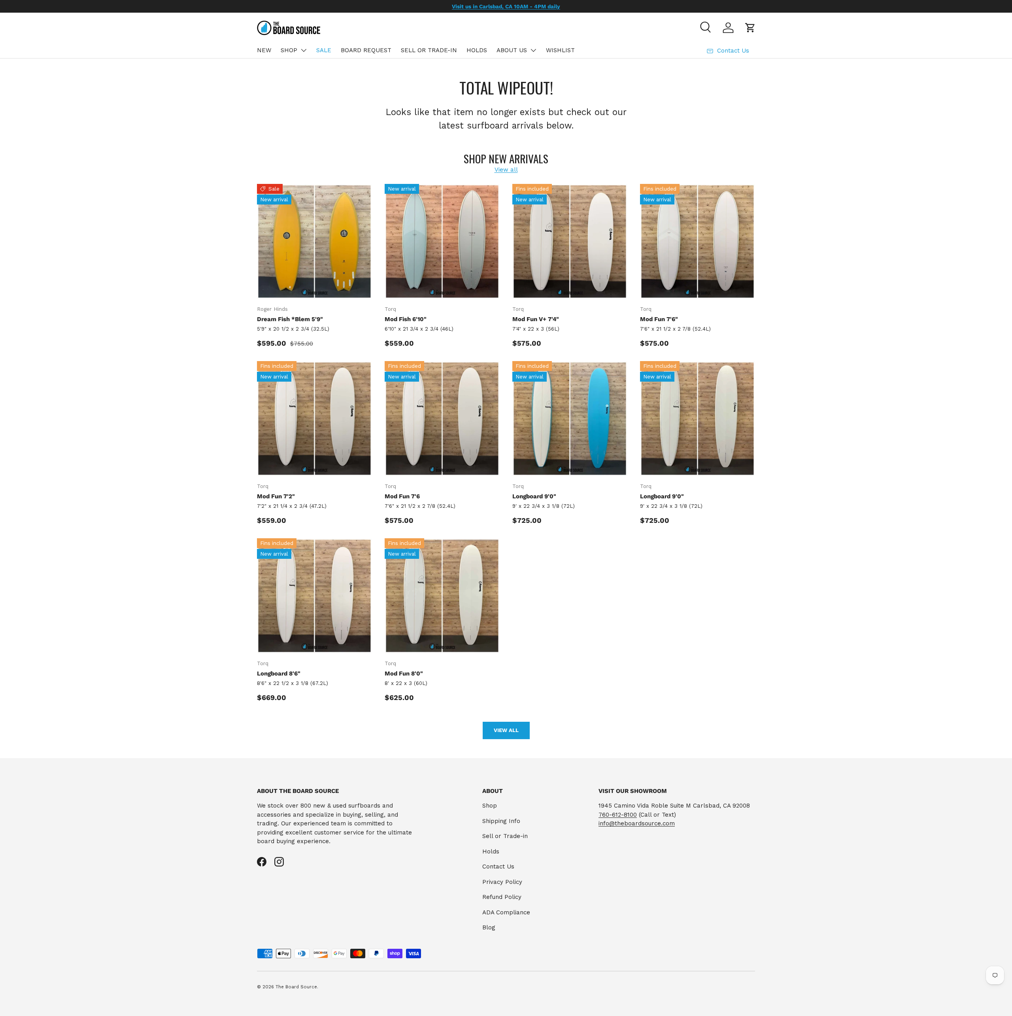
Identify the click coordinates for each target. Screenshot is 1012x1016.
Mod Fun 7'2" (276, 496)
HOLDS (476, 50)
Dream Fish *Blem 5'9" (290, 319)
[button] (750, 27)
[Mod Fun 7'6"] (697, 241)
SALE (323, 50)
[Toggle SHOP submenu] (303, 50)
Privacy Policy (502, 881)
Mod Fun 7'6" (659, 319)
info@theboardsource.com (637, 823)
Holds (490, 851)
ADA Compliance (506, 912)
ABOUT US (512, 50)
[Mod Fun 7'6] (442, 418)
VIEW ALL (506, 730)
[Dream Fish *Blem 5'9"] (314, 241)
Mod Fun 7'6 (402, 496)
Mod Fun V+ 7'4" (535, 319)
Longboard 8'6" (278, 673)
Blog (488, 927)
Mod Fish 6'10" (406, 319)
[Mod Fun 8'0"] (442, 595)
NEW (264, 50)
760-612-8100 (618, 814)
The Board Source (296, 987)
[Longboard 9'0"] (569, 418)
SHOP (289, 50)
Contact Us (498, 866)
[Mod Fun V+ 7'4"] (569, 241)
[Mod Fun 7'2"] (314, 418)
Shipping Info (501, 821)
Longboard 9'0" (534, 496)
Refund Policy (501, 897)
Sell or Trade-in (505, 836)
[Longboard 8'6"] (314, 595)
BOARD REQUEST (366, 50)
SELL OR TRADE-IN (429, 50)
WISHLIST (560, 50)
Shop (489, 805)
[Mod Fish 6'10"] (442, 241)
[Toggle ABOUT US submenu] (533, 50)
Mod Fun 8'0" (404, 673)
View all (506, 169)
